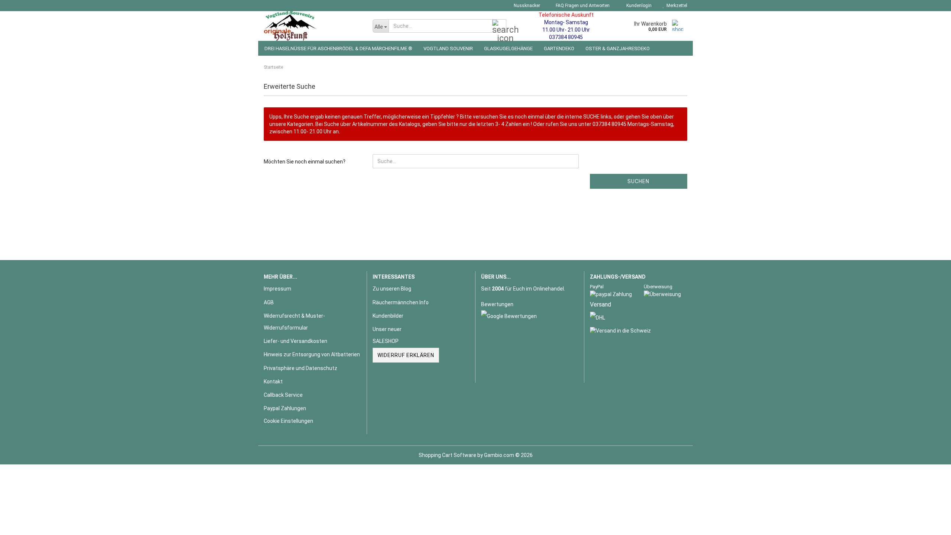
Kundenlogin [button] (638, 5)
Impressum (277, 289)
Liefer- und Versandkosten (295, 341)
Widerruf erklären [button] (405, 355)
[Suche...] (499, 26)
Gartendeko (559, 48)
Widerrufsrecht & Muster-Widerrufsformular (294, 322)
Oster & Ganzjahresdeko (617, 48)
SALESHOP (386, 341)
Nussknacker (526, 5)
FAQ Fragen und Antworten (582, 5)
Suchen (638, 181)
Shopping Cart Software (447, 455)
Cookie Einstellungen (288, 421)
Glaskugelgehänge (508, 48)
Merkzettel (675, 5)
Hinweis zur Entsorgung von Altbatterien (312, 354)
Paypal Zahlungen (285, 408)
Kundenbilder (388, 316)
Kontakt (273, 382)
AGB (269, 302)
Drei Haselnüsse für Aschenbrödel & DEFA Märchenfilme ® (338, 48)
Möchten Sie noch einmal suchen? (304, 162)
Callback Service (283, 395)
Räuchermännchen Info (401, 302)
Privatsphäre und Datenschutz (300, 368)
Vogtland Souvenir (448, 48)
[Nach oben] (930, 524)
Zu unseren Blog (392, 289)
